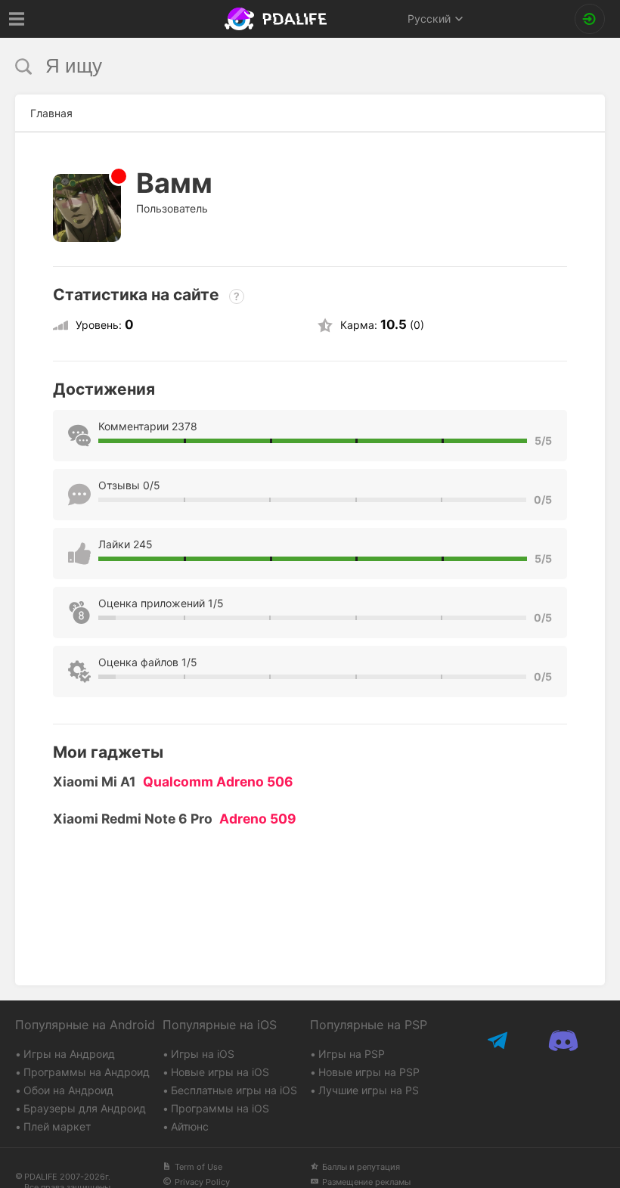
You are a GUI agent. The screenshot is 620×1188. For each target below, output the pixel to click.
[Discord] (563, 1040)
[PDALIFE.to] (278, 19)
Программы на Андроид (86, 1071)
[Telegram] (499, 1040)
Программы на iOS (220, 1108)
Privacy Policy (202, 1182)
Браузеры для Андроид (84, 1108)
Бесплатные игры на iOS (234, 1090)
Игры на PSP (351, 1053)
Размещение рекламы (366, 1182)
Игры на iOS (202, 1053)
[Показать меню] (17, 19)
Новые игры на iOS (220, 1071)
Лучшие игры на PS (368, 1090)
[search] (281, 66)
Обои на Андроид (68, 1090)
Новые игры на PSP (369, 1071)
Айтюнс (190, 1126)
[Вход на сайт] (590, 19)
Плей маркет (57, 1126)
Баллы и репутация (361, 1167)
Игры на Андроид (69, 1053)
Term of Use (198, 1167)
